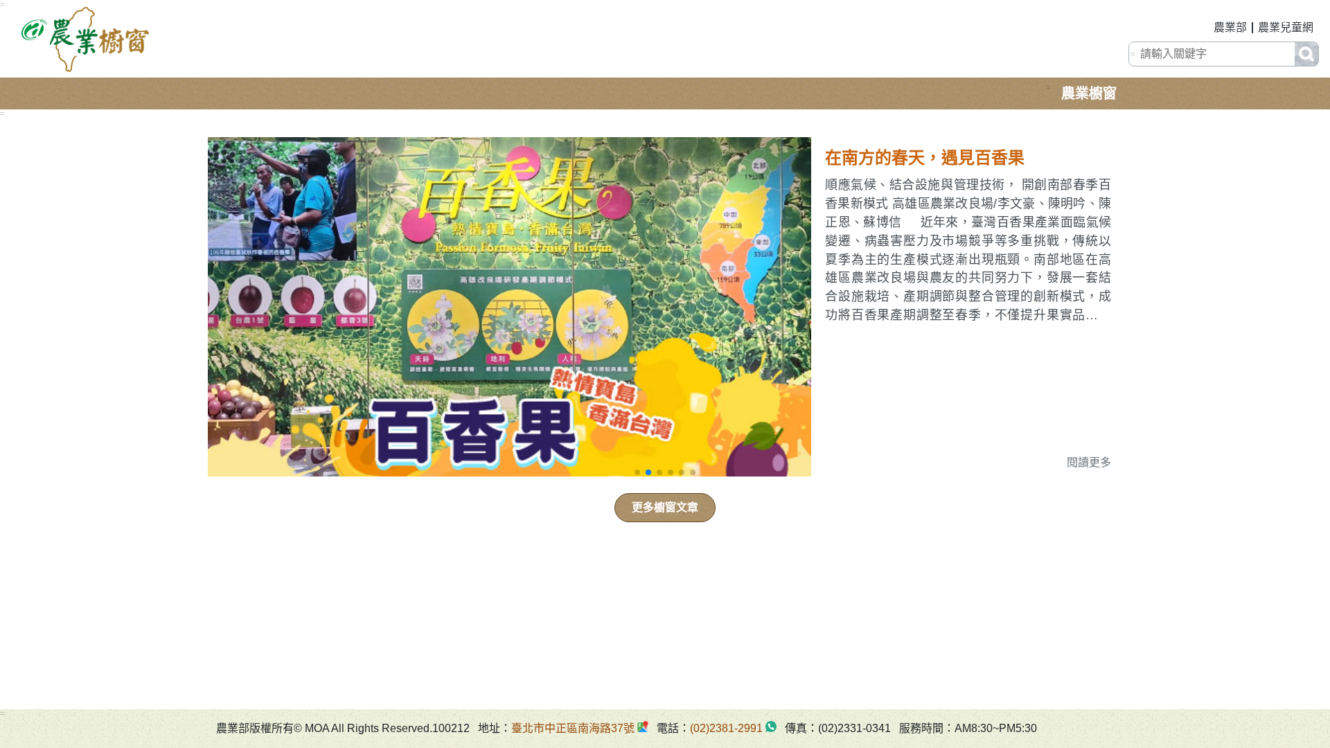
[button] (637, 472)
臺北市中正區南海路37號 (573, 728)
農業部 (1230, 27)
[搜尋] (1306, 54)
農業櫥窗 (1089, 93)
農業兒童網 (1285, 27)
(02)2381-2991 (726, 728)
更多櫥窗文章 (665, 507)
